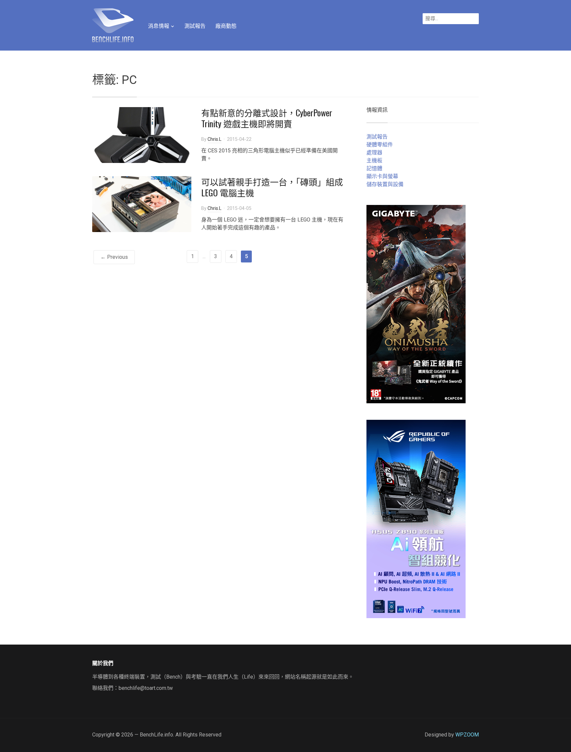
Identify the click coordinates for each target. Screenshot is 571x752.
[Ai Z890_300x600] (416, 518)
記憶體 (374, 168)
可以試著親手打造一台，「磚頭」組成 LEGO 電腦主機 (272, 187)
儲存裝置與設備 (384, 184)
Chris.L (214, 139)
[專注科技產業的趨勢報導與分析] (112, 24)
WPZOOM (467, 735)
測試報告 (195, 26)
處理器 (374, 152)
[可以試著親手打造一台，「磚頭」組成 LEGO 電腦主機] (141, 203)
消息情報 (158, 26)
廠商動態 (226, 26)
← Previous (114, 257)
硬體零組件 (379, 144)
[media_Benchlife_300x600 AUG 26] (416, 303)
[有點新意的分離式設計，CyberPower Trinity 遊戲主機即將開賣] (141, 134)
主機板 (374, 160)
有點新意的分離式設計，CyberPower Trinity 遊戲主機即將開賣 (266, 118)
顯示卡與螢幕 (382, 176)
